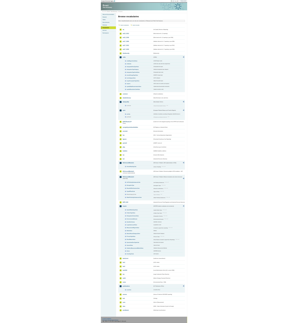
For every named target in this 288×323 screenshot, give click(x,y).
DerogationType (130, 185)
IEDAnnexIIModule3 (128, 171)
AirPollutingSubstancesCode (133, 182)
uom (124, 302)
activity (128, 114)
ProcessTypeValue (131, 236)
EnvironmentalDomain (132, 219)
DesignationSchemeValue (133, 215)
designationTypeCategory (133, 69)
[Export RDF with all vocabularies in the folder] (183, 57)
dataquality (126, 101)
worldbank (126, 310)
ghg (124, 147)
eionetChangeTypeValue (132, 75)
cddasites (129, 63)
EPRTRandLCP (127, 121)
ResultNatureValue (131, 239)
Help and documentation (108, 14)
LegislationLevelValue (132, 224)
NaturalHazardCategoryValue (133, 233)
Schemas (105, 25)
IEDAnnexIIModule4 (128, 177)
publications (126, 286)
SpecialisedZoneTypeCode (133, 242)
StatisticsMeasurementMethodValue (135, 248)
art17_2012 (126, 45)
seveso (125, 294)
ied (123, 159)
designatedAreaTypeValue (133, 66)
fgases (125, 139)
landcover (125, 258)
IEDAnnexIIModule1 (128, 162)
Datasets (105, 17)
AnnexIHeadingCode (131, 166)
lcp (123, 274)
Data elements (106, 22)
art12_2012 (126, 33)
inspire (125, 206)
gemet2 (125, 143)
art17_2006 (126, 41)
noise (124, 282)
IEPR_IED (125, 202)
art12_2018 (126, 37)
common (125, 94)
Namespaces (106, 33)
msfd (124, 278)
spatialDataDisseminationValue (134, 86)
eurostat (125, 131)
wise (124, 306)
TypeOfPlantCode (131, 191)
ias (123, 155)
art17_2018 (126, 49)
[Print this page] (176, 1)
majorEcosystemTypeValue (133, 80)
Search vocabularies (124, 25)
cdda (124, 57)
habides (125, 151)
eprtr (124, 110)
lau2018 (125, 270)
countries (129, 289)
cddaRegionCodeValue (132, 61)
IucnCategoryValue (131, 78)
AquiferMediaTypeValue (132, 209)
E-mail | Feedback (107, 318)
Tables (104, 19)
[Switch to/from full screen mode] (178, 1)
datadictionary (127, 97)
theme (128, 251)
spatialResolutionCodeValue (133, 89)
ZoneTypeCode (130, 253)
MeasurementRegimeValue (133, 227)
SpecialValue (130, 245)
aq (123, 29)
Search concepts (136, 25)
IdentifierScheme (131, 222)
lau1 (124, 262)
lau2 (124, 266)
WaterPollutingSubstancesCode (134, 197)
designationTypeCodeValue (133, 72)
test (124, 298)
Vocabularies (106, 27)
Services (105, 30)
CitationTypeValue (131, 212)
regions (128, 83)
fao (123, 135)
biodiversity (126, 53)
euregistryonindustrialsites (130, 127)
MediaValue (129, 230)
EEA (108, 1)
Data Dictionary (114, 11)
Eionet (108, 11)
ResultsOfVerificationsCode (133, 188)
